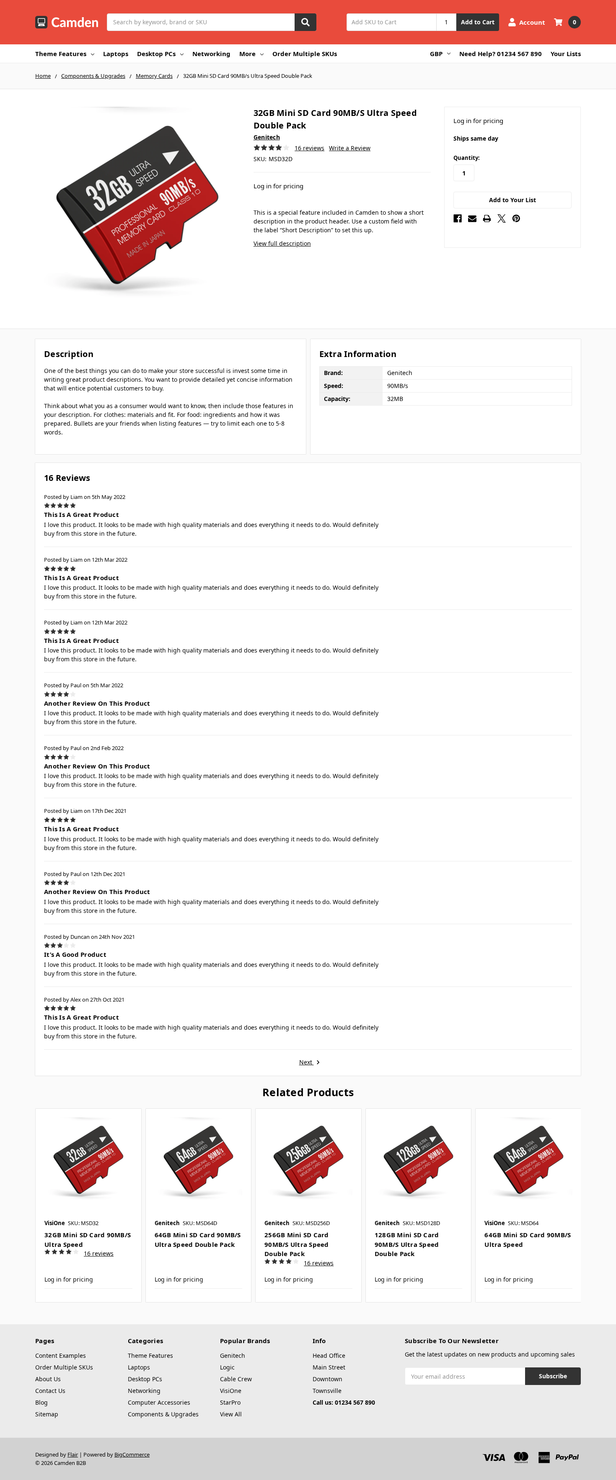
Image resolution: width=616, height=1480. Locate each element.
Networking (211, 53)
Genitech (232, 1355)
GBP (436, 53)
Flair (72, 1454)
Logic (227, 1367)
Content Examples (60, 1355)
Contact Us (50, 1391)
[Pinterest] (516, 218)
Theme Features (60, 53)
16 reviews (309, 148)
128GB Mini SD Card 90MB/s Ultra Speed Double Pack (407, 1244)
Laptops (115, 53)
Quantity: (466, 158)
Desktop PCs (156, 53)
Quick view (88, 1161)
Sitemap (46, 1414)
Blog (41, 1402)
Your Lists (566, 53)
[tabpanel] (88, 1205)
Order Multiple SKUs (304, 53)
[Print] (487, 218)
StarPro (230, 1402)
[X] (501, 218)
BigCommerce (132, 1454)
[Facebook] (457, 218)
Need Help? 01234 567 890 (500, 53)
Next (306, 1062)
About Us (48, 1379)
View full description (282, 243)
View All (231, 1414)
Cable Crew (236, 1379)
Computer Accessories (159, 1402)
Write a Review (349, 148)
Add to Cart (477, 22)
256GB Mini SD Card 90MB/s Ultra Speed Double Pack (296, 1244)
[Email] (472, 218)
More (247, 53)
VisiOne (230, 1391)
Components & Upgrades (163, 1414)
